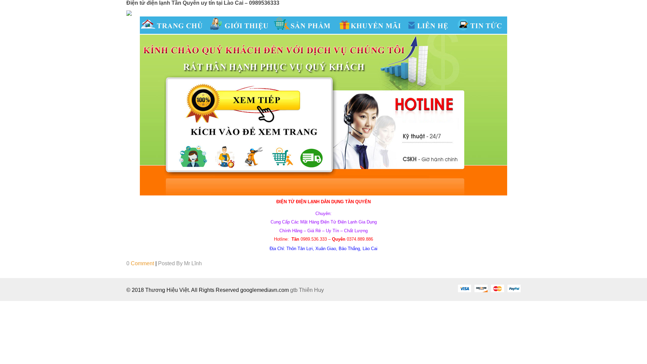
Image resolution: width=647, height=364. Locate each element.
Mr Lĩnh (193, 263)
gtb (294, 290)
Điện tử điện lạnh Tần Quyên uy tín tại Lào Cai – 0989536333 (202, 3)
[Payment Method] (464, 288)
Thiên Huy (311, 290)
